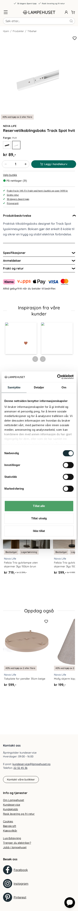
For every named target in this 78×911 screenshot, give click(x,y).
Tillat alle (39, 506)
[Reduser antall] (5, 164)
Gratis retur (13, 194)
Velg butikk (10, 175)
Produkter (18, 31)
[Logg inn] (66, 12)
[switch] (68, 465)
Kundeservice (11, 804)
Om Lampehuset (13, 800)
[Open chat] (69, 902)
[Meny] (5, 12)
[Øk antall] (25, 164)
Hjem (6, 31)
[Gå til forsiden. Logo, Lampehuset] (39, 12)
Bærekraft (9, 826)
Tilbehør (32, 31)
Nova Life (9, 126)
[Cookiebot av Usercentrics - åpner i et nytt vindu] (57, 376)
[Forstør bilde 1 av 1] (39, 74)
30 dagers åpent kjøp (27, 3)
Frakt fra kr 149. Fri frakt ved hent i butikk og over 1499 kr (37, 190)
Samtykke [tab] (14, 387)
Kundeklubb (10, 809)
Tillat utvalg (39, 518)
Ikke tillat (39, 530)
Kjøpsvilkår (10, 830)
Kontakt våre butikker (21, 779)
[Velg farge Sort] (7, 145)
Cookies (8, 821)
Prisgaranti (13, 203)
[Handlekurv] (73, 12)
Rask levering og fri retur (53, 3)
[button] (21, 338)
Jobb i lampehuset (15, 847)
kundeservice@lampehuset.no (31, 764)
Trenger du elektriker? (17, 842)
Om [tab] (64, 387)
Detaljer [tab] (39, 387)
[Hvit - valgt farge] (16, 145)
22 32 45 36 (20, 768)
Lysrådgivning (12, 838)
